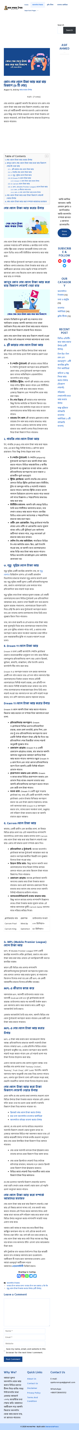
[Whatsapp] (27, 1276)
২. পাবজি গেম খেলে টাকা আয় (21, 172)
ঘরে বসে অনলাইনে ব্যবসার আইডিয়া (26, 1116)
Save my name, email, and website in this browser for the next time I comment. (26, 1350)
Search (61, 25)
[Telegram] (31, 1276)
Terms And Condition (32, 1399)
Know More (64, 233)
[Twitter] (35, 1276)
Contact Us (32, 1383)
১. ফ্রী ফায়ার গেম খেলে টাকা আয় (22, 169)
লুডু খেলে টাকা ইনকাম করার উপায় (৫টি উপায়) (24, 1288)
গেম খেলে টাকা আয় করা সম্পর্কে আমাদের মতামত (27, 201)
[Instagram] (23, 1276)
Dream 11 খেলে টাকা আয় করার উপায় (26, 181)
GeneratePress (52, 1426)
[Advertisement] (27, 33)
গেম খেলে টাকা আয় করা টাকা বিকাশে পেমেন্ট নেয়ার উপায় (25, 197)
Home (26, 5)
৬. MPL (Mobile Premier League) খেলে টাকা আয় (29, 187)
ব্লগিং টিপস (50, 5)
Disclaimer (32, 1388)
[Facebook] (19, 1276)
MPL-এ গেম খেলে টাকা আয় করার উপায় (28, 192)
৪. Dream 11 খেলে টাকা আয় (21, 178)
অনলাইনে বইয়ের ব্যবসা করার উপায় (26, 1119)
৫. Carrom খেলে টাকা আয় (20, 184)
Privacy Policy (33, 1393)
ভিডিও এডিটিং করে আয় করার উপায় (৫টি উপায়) (64, 344)
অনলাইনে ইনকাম (37, 5)
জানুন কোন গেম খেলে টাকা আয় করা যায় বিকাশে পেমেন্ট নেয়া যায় (26, 165)
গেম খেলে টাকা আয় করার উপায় (19, 159)
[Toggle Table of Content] (46, 156)
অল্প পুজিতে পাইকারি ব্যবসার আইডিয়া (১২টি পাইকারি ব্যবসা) (64, 417)
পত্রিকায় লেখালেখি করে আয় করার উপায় (64, 397)
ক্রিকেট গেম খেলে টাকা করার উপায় (25, 1112)
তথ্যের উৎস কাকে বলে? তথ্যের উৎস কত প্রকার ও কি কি (27, 1285)
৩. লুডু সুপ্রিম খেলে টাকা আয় (21, 175)
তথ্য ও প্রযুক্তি (63, 299)
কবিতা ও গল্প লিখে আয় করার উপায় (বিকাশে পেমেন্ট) (63, 380)
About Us (31, 1379)
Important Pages (30, 10)
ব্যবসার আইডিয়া (62, 5)
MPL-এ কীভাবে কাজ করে (22, 189)
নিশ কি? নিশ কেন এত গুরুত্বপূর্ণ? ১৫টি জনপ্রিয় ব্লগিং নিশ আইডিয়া (64, 361)
